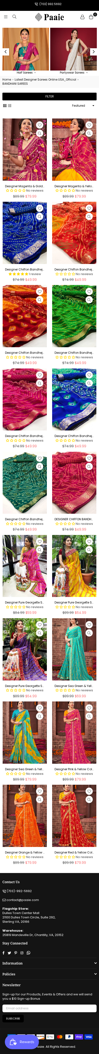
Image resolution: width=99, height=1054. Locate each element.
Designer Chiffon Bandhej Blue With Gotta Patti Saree (24, 269)
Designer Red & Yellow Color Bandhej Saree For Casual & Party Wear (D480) (74, 852)
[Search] (14, 17)
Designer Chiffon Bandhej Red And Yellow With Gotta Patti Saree (74, 269)
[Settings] (82, 17)
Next (93, 51)
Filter (49, 96)
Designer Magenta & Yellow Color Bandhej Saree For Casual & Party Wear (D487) (74, 186)
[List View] (9, 105)
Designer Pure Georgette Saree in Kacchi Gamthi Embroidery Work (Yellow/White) (74, 602)
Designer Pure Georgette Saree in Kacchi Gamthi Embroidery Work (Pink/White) (24, 602)
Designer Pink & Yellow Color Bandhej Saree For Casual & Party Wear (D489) (74, 769)
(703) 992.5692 (50, 4)
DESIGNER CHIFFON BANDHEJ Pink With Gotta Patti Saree (74, 519)
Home (6, 80)
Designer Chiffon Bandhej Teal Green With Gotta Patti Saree (24, 519)
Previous (5, 51)
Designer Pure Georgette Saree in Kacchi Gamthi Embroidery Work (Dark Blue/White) (24, 686)
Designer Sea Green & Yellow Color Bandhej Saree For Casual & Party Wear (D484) (74, 686)
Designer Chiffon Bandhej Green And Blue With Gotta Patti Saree (74, 436)
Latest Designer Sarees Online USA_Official (45, 80)
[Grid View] (4, 105)
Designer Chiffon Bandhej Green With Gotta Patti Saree (74, 353)
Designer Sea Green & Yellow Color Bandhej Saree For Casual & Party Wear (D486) (24, 769)
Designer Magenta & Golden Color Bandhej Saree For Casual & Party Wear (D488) (24, 186)
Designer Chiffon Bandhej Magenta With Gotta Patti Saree (24, 436)
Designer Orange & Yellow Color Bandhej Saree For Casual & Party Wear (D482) (24, 852)
